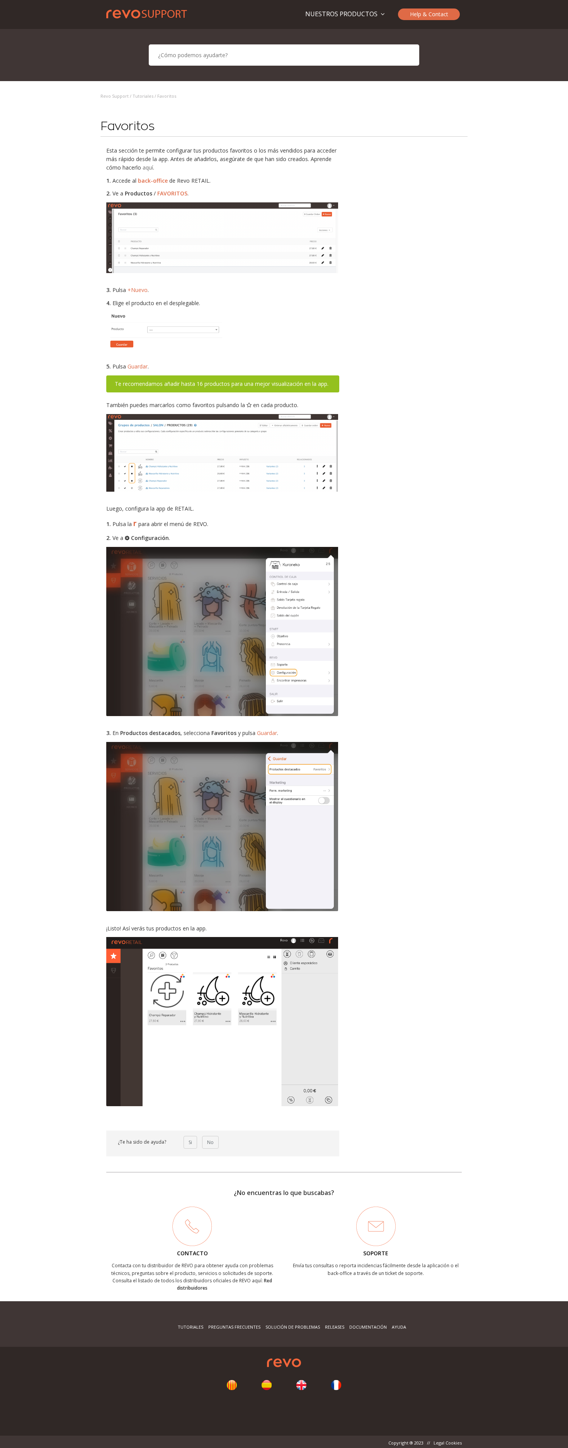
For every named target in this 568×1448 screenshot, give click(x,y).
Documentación (368, 1327)
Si (190, 1142)
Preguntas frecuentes (234, 1327)
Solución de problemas (292, 1327)
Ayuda (399, 1327)
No (210, 1142)
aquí (148, 167)
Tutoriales (143, 96)
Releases (334, 1327)
